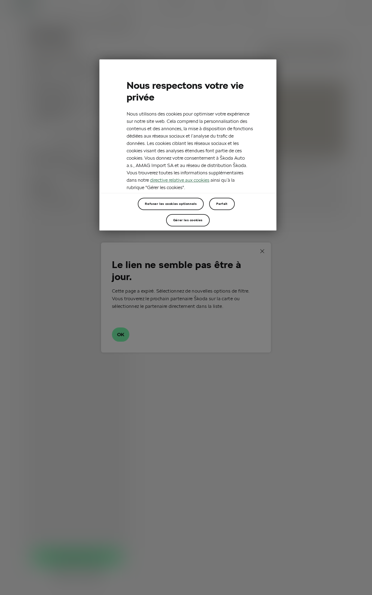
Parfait (221, 204)
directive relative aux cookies (179, 180)
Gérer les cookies (188, 220)
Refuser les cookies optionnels (171, 204)
